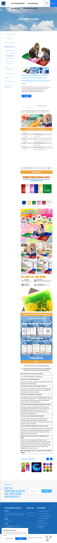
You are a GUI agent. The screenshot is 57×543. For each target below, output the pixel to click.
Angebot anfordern (26, 96)
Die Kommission (33, 3)
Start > (6, 34)
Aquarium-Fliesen (10, 53)
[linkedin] (47, 540)
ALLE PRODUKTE (8, 38)
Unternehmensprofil (30, 513)
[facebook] (46, 536)
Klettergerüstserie (18, 3)
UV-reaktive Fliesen (10, 50)
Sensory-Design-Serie (10, 47)
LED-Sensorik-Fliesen (10, 81)
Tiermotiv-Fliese (9, 63)
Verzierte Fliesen (12, 34)
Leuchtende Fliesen (10, 58)
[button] (47, 459)
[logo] (3, 3)
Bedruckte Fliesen (10, 61)
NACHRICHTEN (15, 8)
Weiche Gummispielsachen (9, 68)
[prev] (22, 70)
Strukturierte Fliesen (9, 73)
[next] (49, 70)
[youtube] (50, 536)
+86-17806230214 (9, 521)
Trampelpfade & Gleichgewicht (8, 86)
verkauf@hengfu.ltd (9, 526)
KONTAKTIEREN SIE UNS (30, 8)
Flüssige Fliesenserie (9, 42)
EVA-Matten (7, 77)
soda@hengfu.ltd (8, 528)
